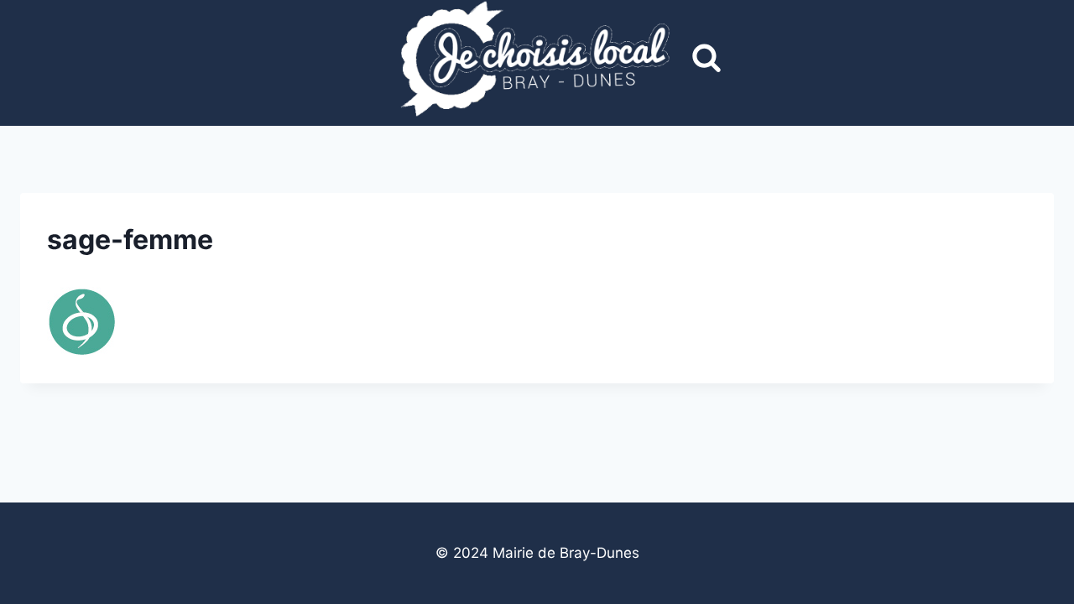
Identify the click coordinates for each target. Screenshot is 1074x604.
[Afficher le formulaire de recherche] (706, 58)
